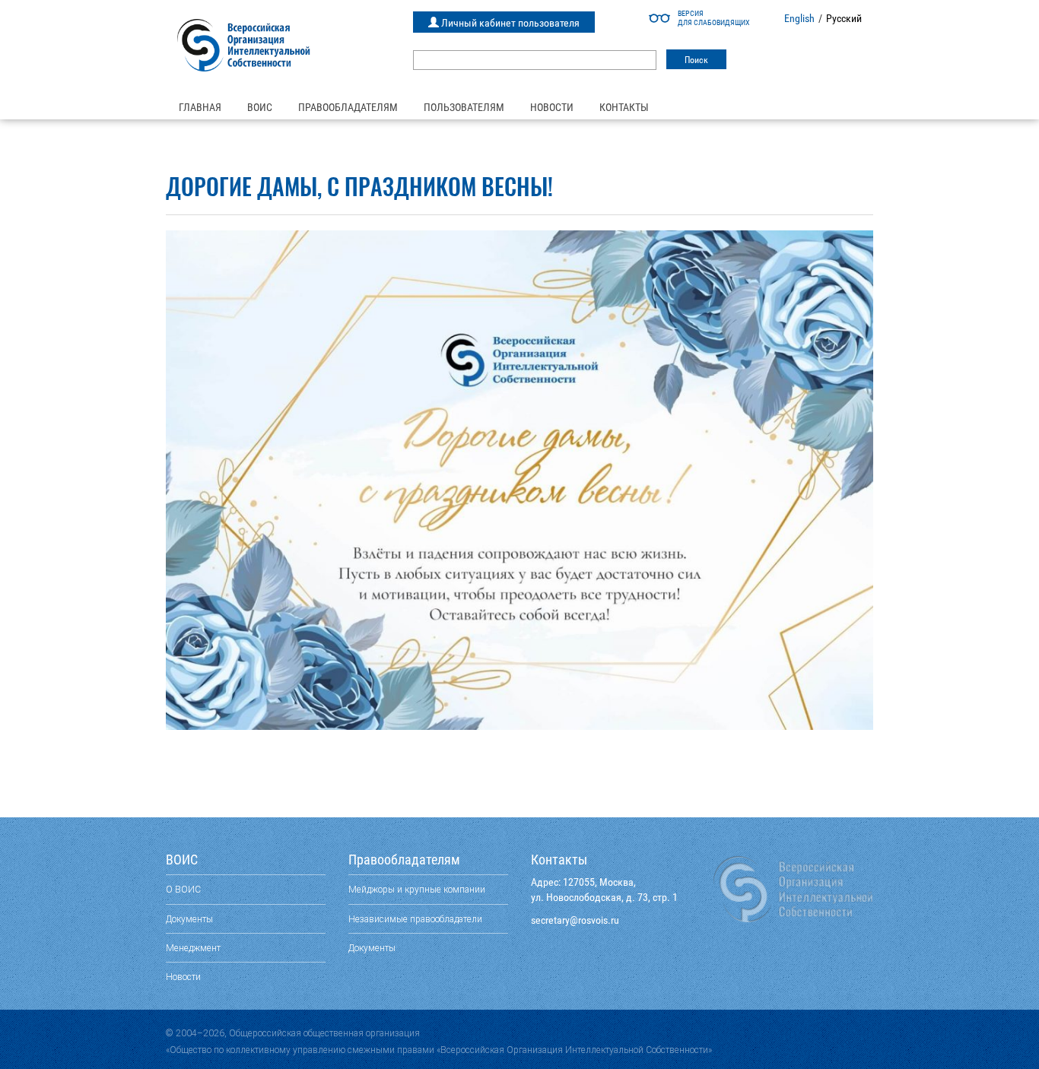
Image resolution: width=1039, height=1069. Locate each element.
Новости (552, 107)
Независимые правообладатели (415, 919)
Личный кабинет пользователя (509, 23)
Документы (189, 919)
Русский (844, 18)
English (799, 18)
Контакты (624, 107)
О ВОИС (183, 889)
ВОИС (259, 107)
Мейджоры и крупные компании (416, 889)
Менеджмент (193, 947)
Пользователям (464, 107)
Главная (200, 107)
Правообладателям (348, 107)
